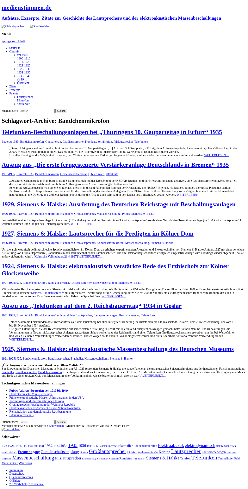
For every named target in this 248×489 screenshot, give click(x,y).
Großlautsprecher (73, 141)
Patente (13, 93)
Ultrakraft (112, 174)
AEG (95, 446)
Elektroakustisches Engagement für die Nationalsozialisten (45, 408)
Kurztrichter (67, 315)
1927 (30, 242)
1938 (89, 445)
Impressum (16, 470)
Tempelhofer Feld (229, 458)
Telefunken (141, 141)
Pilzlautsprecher (123, 141)
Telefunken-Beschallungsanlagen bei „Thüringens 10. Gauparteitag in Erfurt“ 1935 (112, 131)
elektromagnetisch (226, 445)
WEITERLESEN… (216, 155)
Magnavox (6, 458)
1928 (30, 446)
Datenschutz (16, 473)
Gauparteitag (53, 141)
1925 (18, 358)
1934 (30, 315)
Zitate (12, 86)
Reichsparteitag (89, 459)
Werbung (25, 463)
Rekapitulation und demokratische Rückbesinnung (40, 411)
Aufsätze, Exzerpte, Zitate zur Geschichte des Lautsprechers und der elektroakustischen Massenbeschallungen (111, 18)
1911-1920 (23, 62)
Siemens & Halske (142, 213)
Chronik (14, 51)
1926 (24, 446)
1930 (35, 446)
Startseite (14, 48)
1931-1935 (23, 72)
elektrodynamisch (200, 445)
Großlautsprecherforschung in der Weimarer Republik (42, 404)
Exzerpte (14, 90)
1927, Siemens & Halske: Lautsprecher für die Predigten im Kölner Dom (98, 233)
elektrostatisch (9, 452)
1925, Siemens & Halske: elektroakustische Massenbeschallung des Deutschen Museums (118, 348)
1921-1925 (23, 65)
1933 (56, 445)
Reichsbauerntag (129, 315)
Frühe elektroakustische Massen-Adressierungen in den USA (46, 397)
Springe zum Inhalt (13, 41)
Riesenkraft (113, 459)
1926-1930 (23, 69)
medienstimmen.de (27, 7)
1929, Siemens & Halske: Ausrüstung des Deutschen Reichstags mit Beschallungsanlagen (119, 204)
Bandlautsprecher (58, 282)
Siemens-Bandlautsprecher (47, 292)
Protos (126, 213)
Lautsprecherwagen (106, 315)
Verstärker (23, 104)
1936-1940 (23, 76)
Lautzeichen (56, 425)
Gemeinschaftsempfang (74, 174)
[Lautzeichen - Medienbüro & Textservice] (11, 429)
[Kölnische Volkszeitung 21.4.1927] (56, 256)
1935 (15, 141)
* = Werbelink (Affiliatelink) (26, 484)
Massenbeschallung (109, 213)
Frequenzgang (29, 452)
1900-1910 (23, 58)
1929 (30, 213)
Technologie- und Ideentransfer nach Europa (36, 401)
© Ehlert (14, 480)
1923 (4, 445)
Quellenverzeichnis (21, 477)
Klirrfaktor (132, 452)
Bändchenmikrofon (32, 141)
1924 (18, 282)
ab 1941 (22, 79)
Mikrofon (23, 100)
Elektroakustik (171, 445)
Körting (164, 452)
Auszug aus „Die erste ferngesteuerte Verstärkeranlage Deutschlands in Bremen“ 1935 (115, 164)
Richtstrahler (102, 459)
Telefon (185, 458)
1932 (49, 446)
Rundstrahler (128, 458)
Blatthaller (66, 213)
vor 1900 (22, 55)
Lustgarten (231, 452)
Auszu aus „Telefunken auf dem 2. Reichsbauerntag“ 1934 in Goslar (92, 305)
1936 (82, 446)
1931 (41, 445)
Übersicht (23, 83)
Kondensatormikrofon (98, 141)
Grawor (84, 452)
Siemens (141, 459)
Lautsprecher (25, 97)
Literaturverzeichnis (21, 415)
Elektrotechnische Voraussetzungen (31, 394)
